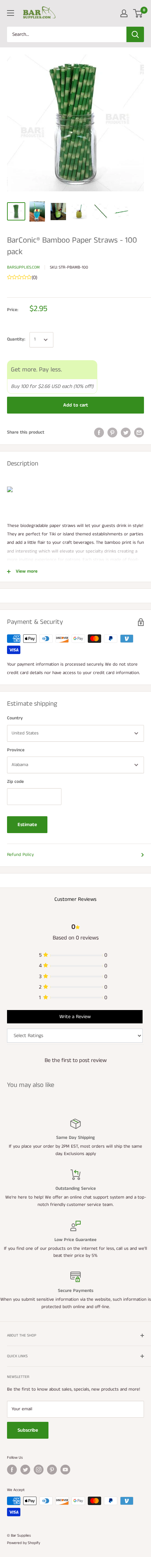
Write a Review (75, 1016)
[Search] (135, 34)
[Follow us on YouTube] (65, 1469)
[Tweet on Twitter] (126, 432)
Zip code (15, 781)
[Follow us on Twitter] (25, 1469)
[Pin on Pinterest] (112, 432)
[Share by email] (139, 432)
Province (16, 750)
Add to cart (75, 405)
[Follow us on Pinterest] (52, 1469)
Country (15, 718)
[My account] (123, 13)
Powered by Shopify (23, 1543)
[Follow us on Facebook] (12, 1469)
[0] (138, 13)
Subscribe (28, 1430)
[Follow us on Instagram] (39, 1469)
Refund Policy (20, 854)
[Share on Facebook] (99, 432)
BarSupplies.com (23, 267)
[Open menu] (10, 13)
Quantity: (16, 339)
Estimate (27, 824)
